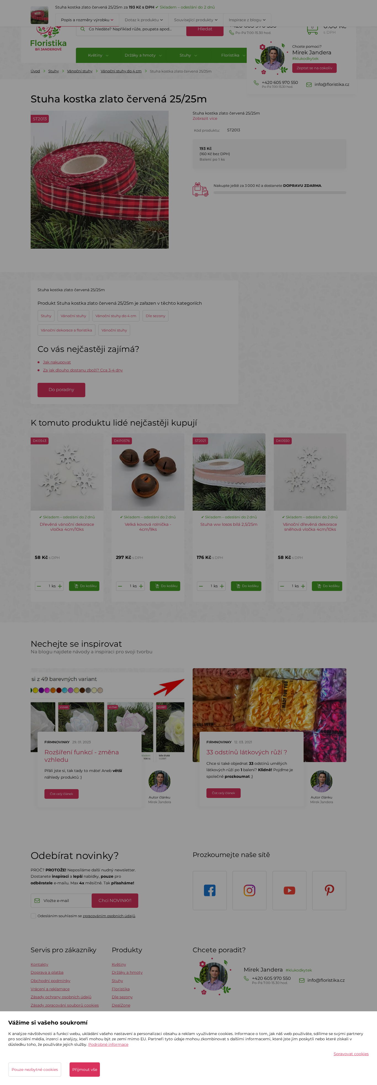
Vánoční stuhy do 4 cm (121, 71)
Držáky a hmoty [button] (141, 55)
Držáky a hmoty (127, 972)
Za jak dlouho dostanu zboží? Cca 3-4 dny (83, 370)
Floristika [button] (230, 55)
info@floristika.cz (332, 84)
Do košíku (88, 586)
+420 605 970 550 (253, 28)
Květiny (119, 964)
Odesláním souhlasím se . (87, 916)
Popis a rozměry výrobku (85, 19)
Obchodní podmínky (50, 980)
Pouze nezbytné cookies (35, 1069)
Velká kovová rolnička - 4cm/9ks (148, 527)
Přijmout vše (84, 1069)
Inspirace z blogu (245, 19)
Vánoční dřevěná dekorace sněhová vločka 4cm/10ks (310, 527)
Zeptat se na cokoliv (314, 68)
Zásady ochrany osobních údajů (61, 996)
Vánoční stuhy (79, 71)
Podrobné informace (108, 1044)
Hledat (205, 28)
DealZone (121, 1005)
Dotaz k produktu (142, 19)
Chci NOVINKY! (115, 900)
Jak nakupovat (57, 362)
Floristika (121, 988)
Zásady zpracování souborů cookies (65, 1005)
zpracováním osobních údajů (109, 916)
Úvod (35, 71)
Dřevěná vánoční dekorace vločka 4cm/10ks (67, 527)
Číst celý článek (61, 794)
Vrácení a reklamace (50, 988)
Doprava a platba (47, 972)
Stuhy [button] (186, 55)
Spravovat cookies (351, 1053)
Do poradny (61, 389)
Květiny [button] (95, 55)
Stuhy (53, 71)
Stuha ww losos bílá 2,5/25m (228, 524)
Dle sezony (122, 996)
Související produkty (193, 19)
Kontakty (39, 964)
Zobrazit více (205, 118)
